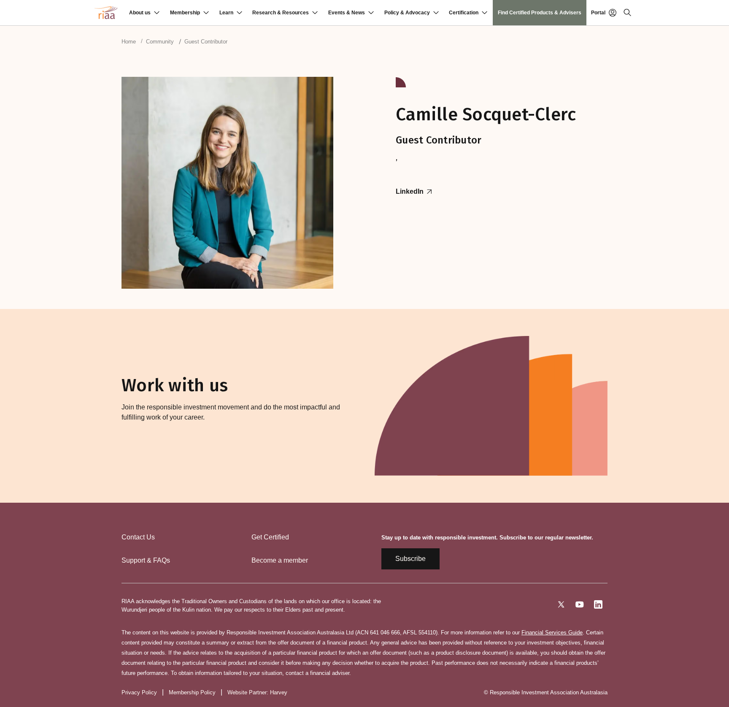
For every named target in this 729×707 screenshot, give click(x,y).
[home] (105, 12)
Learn (226, 13)
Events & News (346, 13)
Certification (463, 13)
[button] (144, 12)
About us (140, 13)
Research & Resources (280, 13)
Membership (185, 13)
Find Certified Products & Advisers (539, 13)
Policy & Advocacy (407, 13)
